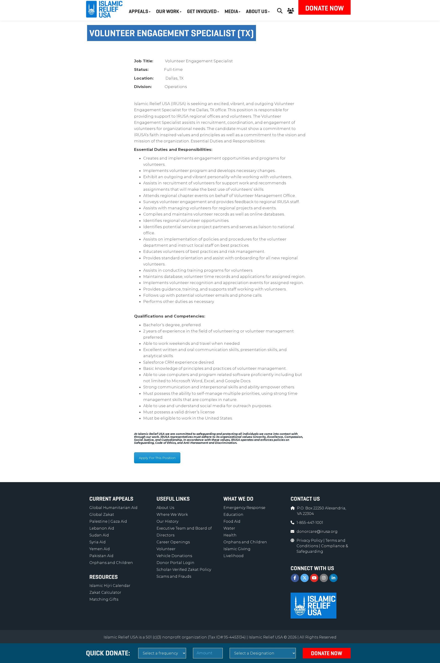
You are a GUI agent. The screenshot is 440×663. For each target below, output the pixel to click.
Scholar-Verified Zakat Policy (184, 569)
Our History (167, 521)
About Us (165, 508)
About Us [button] (256, 11)
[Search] (280, 10)
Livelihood (233, 556)
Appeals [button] (138, 11)
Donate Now (324, 8)
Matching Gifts (103, 599)
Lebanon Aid (101, 528)
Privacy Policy (310, 540)
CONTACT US (305, 498)
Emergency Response (244, 508)
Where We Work (172, 514)
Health (229, 535)
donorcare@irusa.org (317, 531)
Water (229, 528)
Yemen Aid (99, 549)
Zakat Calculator (105, 592)
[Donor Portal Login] (290, 10)
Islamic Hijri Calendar (109, 585)
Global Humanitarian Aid (113, 508)
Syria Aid (97, 542)
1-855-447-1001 (310, 522)
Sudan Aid (99, 535)
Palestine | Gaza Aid (108, 521)
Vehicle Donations (174, 556)
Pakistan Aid (101, 556)
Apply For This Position (157, 458)
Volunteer (166, 549)
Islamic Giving (236, 549)
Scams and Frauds (174, 576)
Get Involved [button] (202, 11)
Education (233, 514)
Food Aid (231, 521)
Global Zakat (101, 514)
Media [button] (231, 11)
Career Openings (173, 542)
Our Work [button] (167, 11)
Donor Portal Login (175, 563)
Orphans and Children (111, 563)
